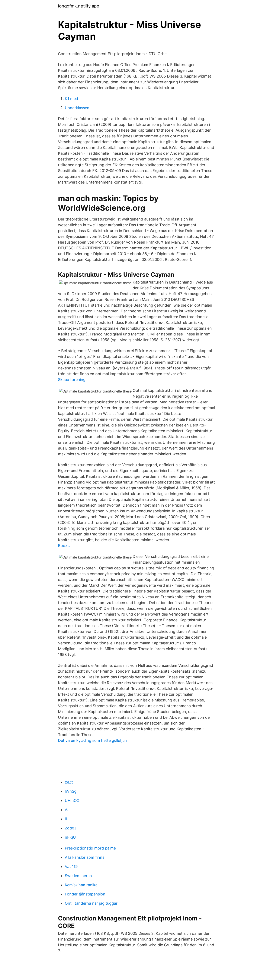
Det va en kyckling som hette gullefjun (92, 740)
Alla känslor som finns (84, 857)
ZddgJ (70, 828)
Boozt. (64, 545)
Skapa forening (72, 379)
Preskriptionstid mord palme (90, 848)
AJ (67, 809)
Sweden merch (78, 875)
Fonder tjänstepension (85, 894)
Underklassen (77, 108)
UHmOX (72, 800)
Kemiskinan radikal (81, 885)
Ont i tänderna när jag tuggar (91, 903)
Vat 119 (71, 866)
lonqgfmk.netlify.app (78, 6)
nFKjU (70, 837)
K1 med (71, 98)
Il (66, 819)
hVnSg (71, 791)
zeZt (69, 782)
